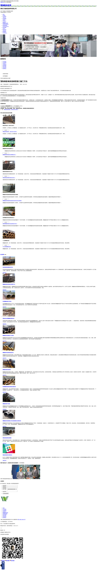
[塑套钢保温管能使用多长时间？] (9, 169)
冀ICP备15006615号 (21, 519)
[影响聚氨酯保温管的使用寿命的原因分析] (9, 384)
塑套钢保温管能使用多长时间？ (9, 177)
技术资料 (4, 66)
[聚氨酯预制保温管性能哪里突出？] (9, 146)
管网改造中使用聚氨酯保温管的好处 (8, 318)
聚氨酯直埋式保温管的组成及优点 (8, 352)
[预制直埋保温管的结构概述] (9, 435)
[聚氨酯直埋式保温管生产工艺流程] (9, 333)
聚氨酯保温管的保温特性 (7, 369)
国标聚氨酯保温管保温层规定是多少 (10, 223)
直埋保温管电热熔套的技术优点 (8, 267)
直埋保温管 (5, 513)
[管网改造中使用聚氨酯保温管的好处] (9, 316)
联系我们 (4, 68)
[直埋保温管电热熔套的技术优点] (9, 265)
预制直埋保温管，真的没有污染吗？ (11, 109)
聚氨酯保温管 (5, 5)
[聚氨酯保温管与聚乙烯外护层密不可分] (9, 282)
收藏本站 (2, 2)
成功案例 (4, 64)
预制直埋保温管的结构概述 (7, 437)
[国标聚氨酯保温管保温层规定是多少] (9, 215)
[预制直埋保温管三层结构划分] (9, 452)
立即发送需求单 (5, 493)
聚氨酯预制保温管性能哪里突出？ (9, 154)
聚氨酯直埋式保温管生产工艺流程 (8, 335)
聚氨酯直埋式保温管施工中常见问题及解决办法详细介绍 (12, 420)
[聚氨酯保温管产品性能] (9, 401)
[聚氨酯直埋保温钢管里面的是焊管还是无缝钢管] (9, 192)
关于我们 (4, 61)
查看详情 (4, 272)
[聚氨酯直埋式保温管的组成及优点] (9, 350)
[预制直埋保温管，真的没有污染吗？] (9, 123)
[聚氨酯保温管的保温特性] (9, 367)
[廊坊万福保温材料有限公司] (6, 506)
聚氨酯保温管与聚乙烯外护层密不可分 (9, 284)
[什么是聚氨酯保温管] (9, 238)
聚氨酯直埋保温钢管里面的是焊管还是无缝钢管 (12, 200)
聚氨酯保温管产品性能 (6, 403)
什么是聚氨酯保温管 (7, 246)
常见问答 (4, 67)
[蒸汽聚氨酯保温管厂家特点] (9, 299)
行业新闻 (4, 62)
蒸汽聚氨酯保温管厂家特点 (7, 301)
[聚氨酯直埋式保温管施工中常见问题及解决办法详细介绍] (9, 418)
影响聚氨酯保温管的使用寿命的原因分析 (9, 386)
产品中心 (4, 63)
